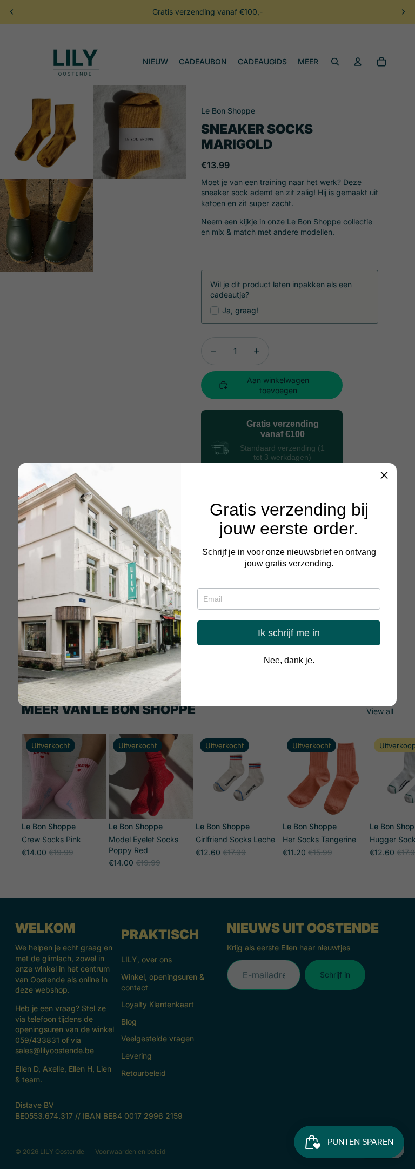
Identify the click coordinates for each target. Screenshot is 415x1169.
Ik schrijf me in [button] (289, 633)
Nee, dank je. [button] (289, 660)
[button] (384, 475)
